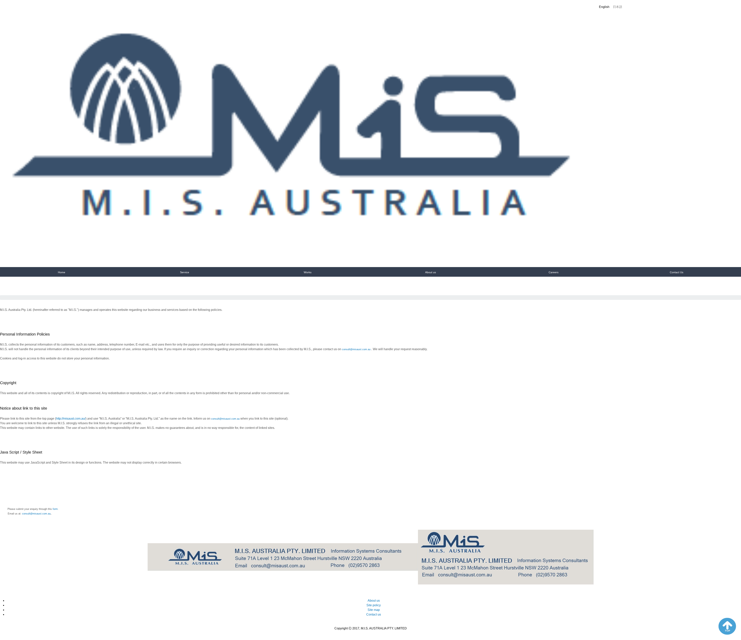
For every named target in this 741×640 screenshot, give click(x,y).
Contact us (373, 614)
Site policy (373, 605)
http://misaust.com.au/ (70, 418)
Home (61, 272)
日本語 (617, 6)
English (604, 6)
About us (430, 272)
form (55, 509)
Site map (374, 609)
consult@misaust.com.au (356, 349)
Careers (553, 272)
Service (184, 272)
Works (307, 272)
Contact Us (676, 272)
